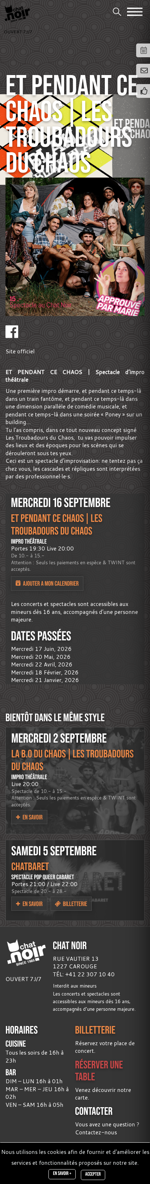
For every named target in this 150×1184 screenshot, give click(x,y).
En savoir (32, 817)
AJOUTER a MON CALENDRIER (50, 583)
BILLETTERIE (95, 1029)
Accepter (92, 1174)
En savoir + (62, 1173)
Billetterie (74, 903)
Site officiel (20, 351)
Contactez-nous (96, 1132)
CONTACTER (93, 1111)
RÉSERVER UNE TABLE (99, 1070)
